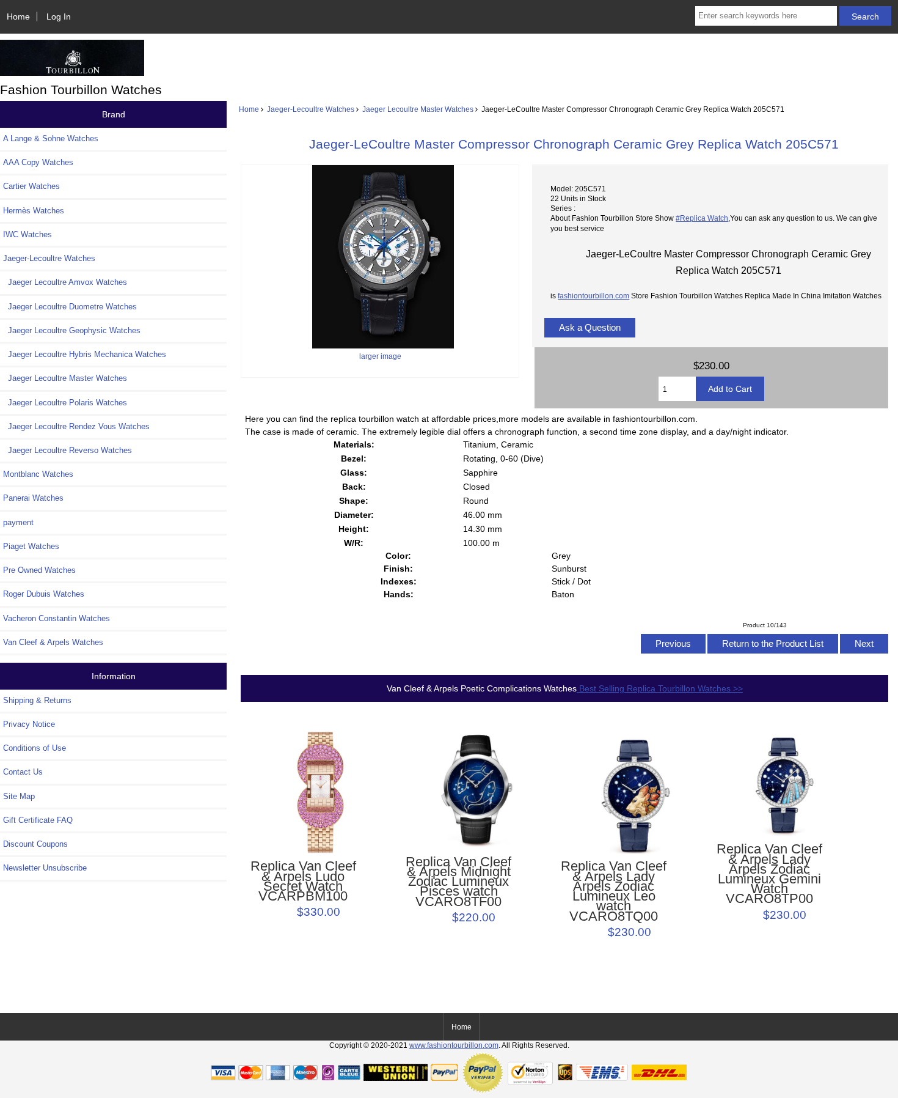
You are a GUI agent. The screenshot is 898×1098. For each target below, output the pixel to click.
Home (18, 16)
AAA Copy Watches (38, 162)
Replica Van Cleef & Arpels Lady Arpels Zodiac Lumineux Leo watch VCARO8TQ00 (613, 891)
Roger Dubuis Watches (43, 594)
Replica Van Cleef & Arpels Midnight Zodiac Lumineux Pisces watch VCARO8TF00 (458, 882)
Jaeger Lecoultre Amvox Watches (65, 282)
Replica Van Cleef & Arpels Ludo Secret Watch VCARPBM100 (303, 881)
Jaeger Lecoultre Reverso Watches (67, 450)
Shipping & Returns (37, 700)
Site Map (19, 796)
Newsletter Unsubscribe (45, 867)
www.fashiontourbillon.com (453, 1045)
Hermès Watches (33, 210)
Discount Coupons (35, 844)
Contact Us (23, 771)
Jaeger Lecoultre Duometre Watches (70, 306)
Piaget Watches (31, 546)
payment (18, 522)
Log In (58, 16)
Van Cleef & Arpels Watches (53, 642)
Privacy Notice (29, 724)
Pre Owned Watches (39, 570)
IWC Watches (27, 234)
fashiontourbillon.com (593, 296)
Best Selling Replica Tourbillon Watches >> (660, 688)
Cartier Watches (31, 186)
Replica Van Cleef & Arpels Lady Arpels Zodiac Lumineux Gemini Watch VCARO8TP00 (769, 874)
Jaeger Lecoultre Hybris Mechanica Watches (84, 354)
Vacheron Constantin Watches (56, 618)
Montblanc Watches (38, 474)
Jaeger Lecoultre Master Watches (417, 109)
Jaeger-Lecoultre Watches (310, 109)
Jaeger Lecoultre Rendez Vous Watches (76, 426)
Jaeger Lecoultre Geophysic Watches (72, 330)
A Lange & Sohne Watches (50, 138)
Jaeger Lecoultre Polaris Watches (65, 402)
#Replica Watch (702, 218)
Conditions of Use (34, 748)
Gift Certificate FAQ (38, 820)
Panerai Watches (33, 498)
